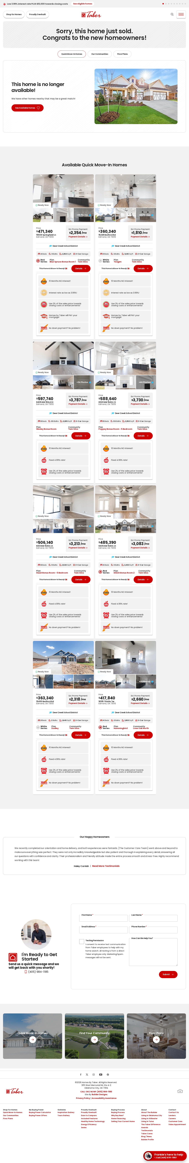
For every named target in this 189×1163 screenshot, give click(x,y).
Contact (172, 1110)
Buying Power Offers (38, 1115)
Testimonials (147, 1130)
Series (83, 1127)
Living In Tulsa (147, 1121)
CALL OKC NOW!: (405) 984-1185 (96, 1091)
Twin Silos (83, 262)
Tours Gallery (64, 1115)
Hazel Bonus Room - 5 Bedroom (52, 573)
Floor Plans (122, 54)
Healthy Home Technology (93, 1121)
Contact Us (174, 1112)
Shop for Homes (13, 14)
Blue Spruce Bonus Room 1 (63, 262)
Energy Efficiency (88, 1124)
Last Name (137, 915)
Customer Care (175, 1121)
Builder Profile (147, 1139)
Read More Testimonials (106, 866)
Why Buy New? (117, 1115)
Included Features (89, 1118)
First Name (87, 915)
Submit (166, 974)
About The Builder (149, 1112)
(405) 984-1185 (38, 972)
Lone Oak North (141, 728)
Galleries (62, 1110)
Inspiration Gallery (66, 1112)
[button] (163, 3)
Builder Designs (99, 1094)
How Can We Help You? (142, 938)
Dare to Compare (89, 1115)
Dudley (55, 728)
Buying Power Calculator (40, 1112)
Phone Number (139, 926)
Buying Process (118, 1110)
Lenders (172, 1115)
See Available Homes (25, 107)
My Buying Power (36, 1110)
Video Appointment (177, 1124)
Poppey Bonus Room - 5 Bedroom (115, 429)
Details (78, 268)
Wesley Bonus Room (46, 429)
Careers (172, 1118)
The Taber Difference (150, 1124)
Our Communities (99, 54)
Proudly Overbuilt (37, 14)
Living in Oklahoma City (151, 1115)
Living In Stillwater (149, 1118)
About (144, 1110)
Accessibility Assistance (104, 1098)
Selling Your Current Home (123, 1121)
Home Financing (118, 1118)
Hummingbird (121, 728)
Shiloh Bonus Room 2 (124, 573)
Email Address (89, 926)
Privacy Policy (83, 1098)
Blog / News (146, 1136)
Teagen (117, 262)
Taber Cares (146, 1133)
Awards (144, 1127)
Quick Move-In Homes (71, 54)
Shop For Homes (10, 1110)
